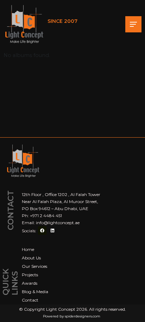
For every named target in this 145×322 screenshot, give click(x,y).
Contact (30, 300)
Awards (29, 283)
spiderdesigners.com (82, 316)
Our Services (34, 266)
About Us (31, 257)
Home (28, 249)
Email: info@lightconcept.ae (51, 222)
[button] (133, 24)
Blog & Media (35, 291)
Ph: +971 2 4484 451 (42, 215)
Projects (30, 274)
